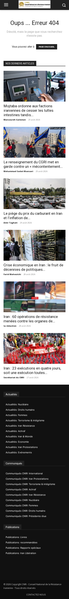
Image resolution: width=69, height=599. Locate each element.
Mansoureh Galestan (15, 119)
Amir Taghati (11, 222)
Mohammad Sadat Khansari (18, 171)
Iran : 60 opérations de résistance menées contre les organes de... (31, 319)
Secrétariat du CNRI (14, 377)
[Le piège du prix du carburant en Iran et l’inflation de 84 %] (34, 193)
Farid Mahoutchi (12, 274)
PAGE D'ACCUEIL (46, 47)
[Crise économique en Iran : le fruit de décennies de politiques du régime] (34, 245)
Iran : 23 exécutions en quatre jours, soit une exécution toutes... (32, 370)
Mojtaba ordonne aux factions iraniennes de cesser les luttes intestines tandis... (28, 110)
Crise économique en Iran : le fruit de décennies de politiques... (33, 267)
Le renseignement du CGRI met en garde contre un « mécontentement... (33, 164)
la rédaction (10, 325)
